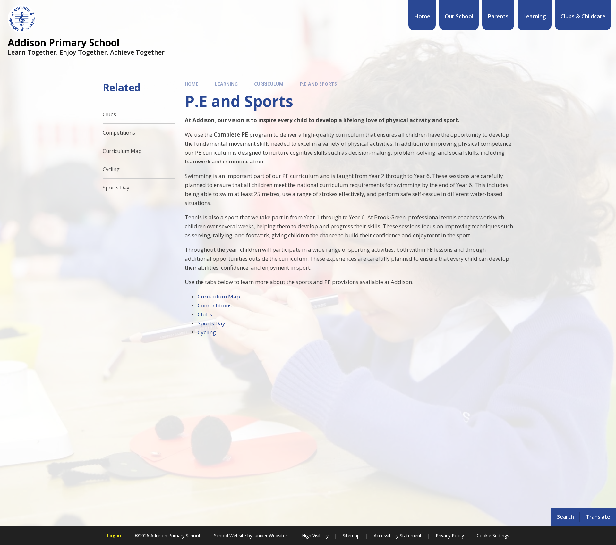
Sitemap (351, 535)
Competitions (215, 305)
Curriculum (268, 84)
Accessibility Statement (398, 535)
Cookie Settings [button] (493, 535)
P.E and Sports (318, 84)
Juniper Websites (270, 535)
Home (191, 84)
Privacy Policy (450, 535)
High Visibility (315, 535)
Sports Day (211, 323)
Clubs (205, 314)
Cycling (207, 332)
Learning (226, 84)
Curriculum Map (219, 296)
